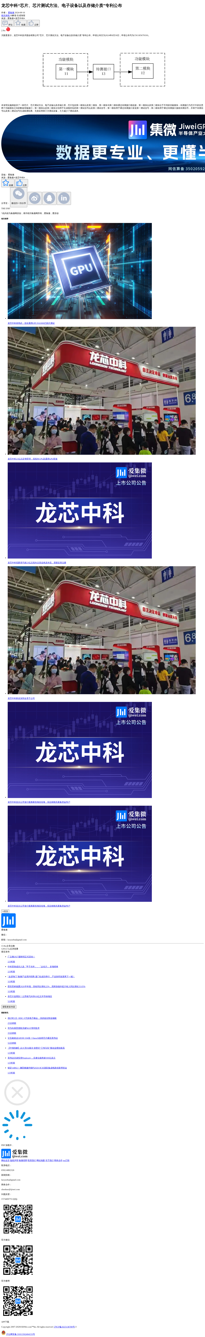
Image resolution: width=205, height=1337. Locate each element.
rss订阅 (66, 1160)
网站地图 (41, 1160)
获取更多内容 (9, 1007)
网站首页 (5, 1160)
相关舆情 (5, 15)
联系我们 (32, 1160)
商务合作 (58, 1160)
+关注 (5, 911)
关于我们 (49, 1160)
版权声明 (14, 1160)
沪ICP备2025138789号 (64, 1327)
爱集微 (11, 12)
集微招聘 (23, 1160)
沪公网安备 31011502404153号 (20, 1334)
